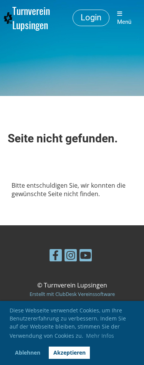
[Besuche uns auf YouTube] (85, 256)
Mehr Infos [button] (100, 335)
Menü (124, 21)
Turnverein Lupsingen (31, 18)
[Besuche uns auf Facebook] (56, 256)
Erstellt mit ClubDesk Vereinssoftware (72, 294)
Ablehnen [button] (27, 352)
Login (91, 17)
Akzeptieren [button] (69, 352)
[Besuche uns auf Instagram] (71, 256)
